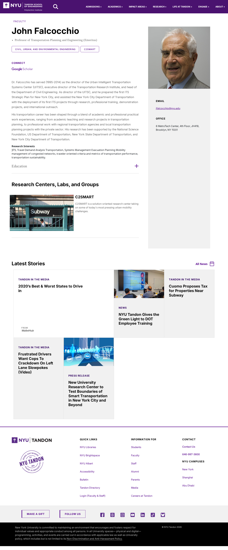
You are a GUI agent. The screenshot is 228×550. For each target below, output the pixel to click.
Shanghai (187, 477)
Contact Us (188, 446)
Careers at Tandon (141, 495)
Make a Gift (36, 513)
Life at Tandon (182, 6)
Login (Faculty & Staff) (92, 495)
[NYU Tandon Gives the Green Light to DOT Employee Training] (139, 284)
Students (136, 447)
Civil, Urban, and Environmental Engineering (45, 49)
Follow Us (73, 513)
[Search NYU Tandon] (55, 7)
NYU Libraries (88, 447)
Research (159, 6)
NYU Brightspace (90, 455)
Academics (115, 6)
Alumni (135, 471)
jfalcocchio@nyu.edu (168, 108)
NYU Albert (86, 463)
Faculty (135, 455)
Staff (133, 463)
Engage (203, 6)
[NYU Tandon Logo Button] (45, 440)
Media (134, 487)
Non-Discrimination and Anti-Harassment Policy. (94, 538)
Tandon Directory (90, 487)
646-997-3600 (191, 454)
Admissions (94, 6)
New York (188, 469)
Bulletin (84, 479)
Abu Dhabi (188, 485)
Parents (135, 479)
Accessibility (87, 471)
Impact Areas (138, 6)
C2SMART (90, 49)
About (220, 6)
